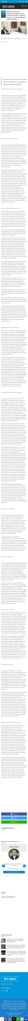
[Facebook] (20, 1)
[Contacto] (26, 1)
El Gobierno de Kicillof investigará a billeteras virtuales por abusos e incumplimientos (16, 940)
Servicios (15, 1001)
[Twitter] (23, 1)
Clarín (16, 38)
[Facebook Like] (10, 1019)
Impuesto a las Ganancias (8, 897)
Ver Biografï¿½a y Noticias (14, 872)
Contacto (22, 1001)
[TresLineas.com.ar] (8, 6)
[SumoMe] (26, 1019)
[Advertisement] (14, 61)
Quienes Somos (7, 1001)
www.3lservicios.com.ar (14, 1014)
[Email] (22, 1019)
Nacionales (10, 38)
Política (4, 38)
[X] (14, 1019)
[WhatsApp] (18, 1019)
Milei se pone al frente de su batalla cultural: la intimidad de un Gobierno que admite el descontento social (16, 946)
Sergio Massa (14, 847)
